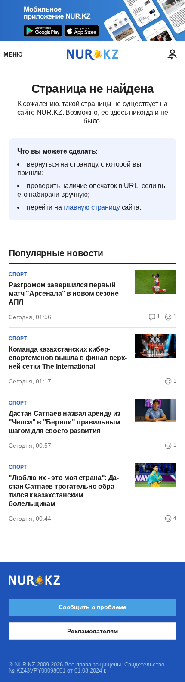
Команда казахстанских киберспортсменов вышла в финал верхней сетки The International (68, 358)
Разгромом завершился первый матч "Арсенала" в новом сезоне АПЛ (63, 293)
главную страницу (91, 207)
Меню (13, 54)
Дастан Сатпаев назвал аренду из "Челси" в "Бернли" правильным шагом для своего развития (64, 422)
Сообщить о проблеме (92, 606)
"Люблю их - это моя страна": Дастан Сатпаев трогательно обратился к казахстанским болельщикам (64, 490)
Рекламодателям (92, 631)
